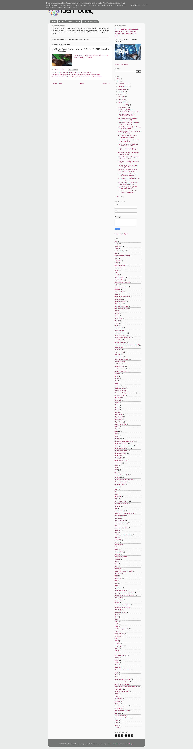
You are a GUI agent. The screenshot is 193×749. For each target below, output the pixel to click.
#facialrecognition (120, 388)
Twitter (78, 21)
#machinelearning (120, 515)
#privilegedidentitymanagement (124, 595)
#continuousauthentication (123, 337)
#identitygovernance (121, 443)
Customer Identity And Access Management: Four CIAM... (127, 149)
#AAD (116, 243)
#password (118, 568)
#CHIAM (117, 320)
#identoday (118, 463)
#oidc (116, 547)
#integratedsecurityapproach (124, 479)
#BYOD (117, 311)
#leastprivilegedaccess (122, 501)
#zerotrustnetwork (120, 715)
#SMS (116, 648)
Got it (145, 5)
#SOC (116, 653)
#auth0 (117, 275)
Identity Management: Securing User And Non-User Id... (128, 144)
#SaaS (117, 617)
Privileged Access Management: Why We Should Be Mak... (128, 174)
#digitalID (118, 364)
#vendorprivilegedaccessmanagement (127, 686)
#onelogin (118, 554)
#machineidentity (120, 511)
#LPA (116, 508)
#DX (116, 381)
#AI (116, 258)
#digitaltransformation (121, 371)
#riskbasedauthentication (122, 605)
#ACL (116, 248)
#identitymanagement (78, 74)
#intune (117, 487)
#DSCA (117, 378)
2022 (118, 79)
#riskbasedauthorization (122, 607)
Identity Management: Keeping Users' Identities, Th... (128, 119)
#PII (116, 580)
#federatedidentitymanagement (124, 393)
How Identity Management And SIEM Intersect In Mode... (128, 170)
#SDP (116, 626)
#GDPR (117, 410)
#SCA (116, 621)
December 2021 (123, 83)
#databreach (119, 357)
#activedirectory (120, 251)
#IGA (116, 470)
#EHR (116, 383)
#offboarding (119, 544)
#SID (116, 638)
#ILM (116, 472)
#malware (118, 518)
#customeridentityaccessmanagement (127, 345)
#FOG (117, 405)
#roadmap (118, 609)
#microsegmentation (121, 528)
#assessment (119, 268)
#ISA (116, 494)
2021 (118, 81)
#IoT (116, 489)
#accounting (118, 246)
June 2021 (122, 94)
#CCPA (117, 316)
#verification (118, 689)
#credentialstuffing (120, 342)
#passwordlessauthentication (124, 571)
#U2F (116, 672)
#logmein (117, 506)
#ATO (116, 270)
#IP (116, 491)
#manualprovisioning (121, 523)
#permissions (119, 573)
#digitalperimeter (120, 369)
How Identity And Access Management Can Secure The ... (129, 110)
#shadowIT (118, 636)
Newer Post (57, 84)
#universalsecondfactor (122, 682)
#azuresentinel (119, 292)
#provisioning (119, 597)
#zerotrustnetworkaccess (122, 718)
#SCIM (117, 624)
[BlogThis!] (71, 70)
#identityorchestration (121, 450)
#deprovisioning (120, 361)
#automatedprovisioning (122, 282)
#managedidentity (120, 520)
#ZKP (116, 720)
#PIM (116, 583)
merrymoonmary (115, 744)
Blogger (131, 744)
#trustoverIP (118, 667)
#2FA (116, 241)
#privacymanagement (121, 590)
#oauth (117, 537)
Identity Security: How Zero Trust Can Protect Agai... (128, 140)
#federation (118, 397)
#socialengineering (121, 655)
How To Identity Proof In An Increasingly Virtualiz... (126, 114)
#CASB (117, 313)
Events (61, 21)
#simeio (117, 643)
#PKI (116, 585)
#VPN (116, 696)
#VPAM (117, 694)
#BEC (116, 294)
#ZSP (116, 723)
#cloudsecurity (119, 330)
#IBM (116, 434)
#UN (116, 677)
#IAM (84, 72)
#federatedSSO (119, 395)
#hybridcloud (119, 417)
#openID (117, 559)
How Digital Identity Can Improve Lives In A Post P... (128, 153)
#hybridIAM (118, 419)
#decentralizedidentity (121, 359)
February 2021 (123, 105)
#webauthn (118, 701)
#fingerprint (118, 400)
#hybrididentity (119, 422)
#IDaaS (117, 436)
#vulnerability (119, 698)
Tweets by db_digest (121, 64)
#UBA (116, 674)
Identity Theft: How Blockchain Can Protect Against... (129, 179)
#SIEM (117, 641)
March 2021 (122, 102)
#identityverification (121, 460)
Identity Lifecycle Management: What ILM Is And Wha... (128, 183)
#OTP (116, 564)
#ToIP (116, 665)
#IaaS (116, 429)
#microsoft (118, 530)
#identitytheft (119, 458)
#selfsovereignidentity (121, 629)
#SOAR (117, 650)
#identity (89, 72)
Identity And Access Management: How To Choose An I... (129, 123)
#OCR (117, 542)
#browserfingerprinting (122, 308)
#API (116, 263)
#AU (116, 272)
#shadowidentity (120, 633)
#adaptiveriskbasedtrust (122, 255)
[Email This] (69, 70)
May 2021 (121, 97)
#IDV (116, 467)
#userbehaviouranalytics (122, 684)
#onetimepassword (121, 556)
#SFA (116, 631)
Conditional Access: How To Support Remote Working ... (129, 132)
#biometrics (118, 299)
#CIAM (117, 323)
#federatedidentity (120, 390)
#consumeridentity (120, 335)
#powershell (118, 588)
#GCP (116, 407)
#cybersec (69, 72)
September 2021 (123, 86)
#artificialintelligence (121, 265)
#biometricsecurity (120, 301)
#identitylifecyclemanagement (124, 446)
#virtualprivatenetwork (122, 691)
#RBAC (117, 602)
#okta (116, 549)
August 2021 (122, 89)
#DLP (116, 376)
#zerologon (118, 708)
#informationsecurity (58, 77)
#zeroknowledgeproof (121, 706)
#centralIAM (118, 318)
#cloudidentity (119, 328)
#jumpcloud (118, 496)
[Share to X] (73, 70)
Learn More (135, 5)
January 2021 (123, 107)
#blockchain (118, 304)
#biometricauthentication (122, 296)
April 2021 (121, 99)
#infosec (68, 77)
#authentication (119, 277)
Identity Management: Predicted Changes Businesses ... (128, 191)
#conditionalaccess (121, 333)
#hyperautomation (120, 424)
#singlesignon (119, 646)
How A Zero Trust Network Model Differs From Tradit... (128, 162)
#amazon (118, 260)
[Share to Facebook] (75, 70)
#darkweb (118, 354)
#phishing (118, 578)
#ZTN (116, 725)
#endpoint (118, 386)
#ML (116, 532)
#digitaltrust (118, 373)
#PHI (116, 576)
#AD (116, 253)
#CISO (117, 325)
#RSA (116, 614)
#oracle (117, 561)
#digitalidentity (119, 366)
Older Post (105, 84)
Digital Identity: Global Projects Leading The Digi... (127, 166)
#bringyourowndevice (121, 306)
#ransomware (97, 77)
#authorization (119, 280)
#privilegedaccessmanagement (124, 593)
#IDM (98, 74)
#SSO (116, 660)
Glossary (69, 21)
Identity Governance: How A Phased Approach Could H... (129, 127)
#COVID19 (118, 340)
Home (54, 21)
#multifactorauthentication (84, 77)
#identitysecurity (90, 74)
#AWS (116, 284)
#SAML (117, 619)
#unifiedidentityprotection (122, 679)
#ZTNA (117, 727)
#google (117, 412)
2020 (118, 196)
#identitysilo (118, 455)
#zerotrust (118, 713)
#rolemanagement (120, 612)
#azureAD (118, 289)
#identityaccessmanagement (61, 74)
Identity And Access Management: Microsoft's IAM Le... (129, 157)
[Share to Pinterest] (77, 70)
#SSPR (117, 662)
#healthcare (118, 414)
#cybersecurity (77, 72)
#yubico (117, 703)
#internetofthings (120, 484)
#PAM (116, 566)
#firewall (117, 402)
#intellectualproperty (121, 482)
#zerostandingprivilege (122, 710)
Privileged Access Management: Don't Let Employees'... (128, 136)
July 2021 (121, 91)
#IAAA (117, 426)
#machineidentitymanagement (124, 513)
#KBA (116, 499)
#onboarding (119, 552)
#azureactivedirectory (121, 287)
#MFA (73, 77)
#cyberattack (61, 72)
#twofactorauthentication (122, 670)
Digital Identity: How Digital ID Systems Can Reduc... (127, 187)
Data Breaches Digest (90, 21)
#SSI (116, 657)
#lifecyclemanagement (122, 503)
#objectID (118, 540)
